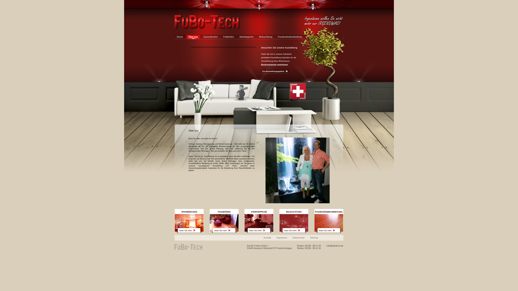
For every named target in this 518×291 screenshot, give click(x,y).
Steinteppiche (246, 37)
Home (180, 37)
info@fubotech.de (334, 246)
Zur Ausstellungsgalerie (273, 71)
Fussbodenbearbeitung (290, 37)
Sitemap (314, 238)
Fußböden (228, 37)
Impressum (282, 238)
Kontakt (267, 238)
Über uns (193, 37)
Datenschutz (299, 238)
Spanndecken (210, 37)
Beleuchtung (265, 37)
